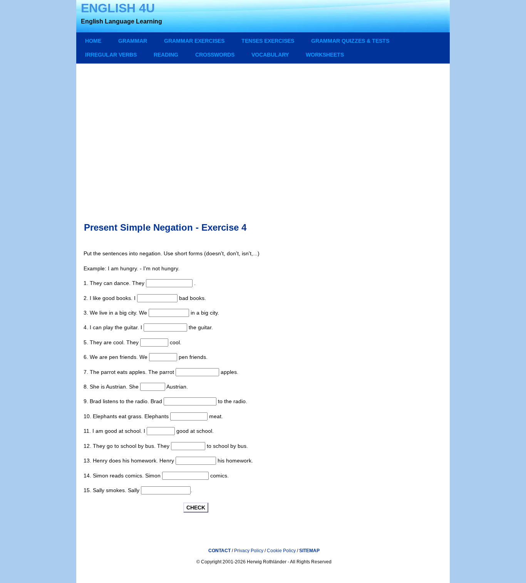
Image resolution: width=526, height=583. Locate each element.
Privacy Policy (248, 550)
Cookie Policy (282, 550)
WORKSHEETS (325, 55)
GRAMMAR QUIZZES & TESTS (350, 41)
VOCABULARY (270, 55)
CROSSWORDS (215, 55)
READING (166, 55)
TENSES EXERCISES (267, 41)
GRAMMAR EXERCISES (194, 41)
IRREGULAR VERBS (111, 55)
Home (93, 41)
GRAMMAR (132, 41)
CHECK (195, 507)
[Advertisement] (264, 135)
